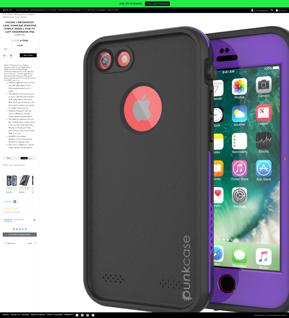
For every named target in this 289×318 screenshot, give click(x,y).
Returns (25, 315)
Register (265, 11)
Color (20, 46)
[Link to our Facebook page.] (76, 315)
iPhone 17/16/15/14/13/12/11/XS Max (69, 10)
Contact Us (15, 315)
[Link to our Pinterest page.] (92, 315)
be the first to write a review (19, 235)
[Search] (271, 10)
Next (30, 243)
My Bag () (282, 11)
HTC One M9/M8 (89, 10)
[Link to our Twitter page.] (82, 315)
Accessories (100, 10)
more (116, 10)
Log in (256, 11)
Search (6, 315)
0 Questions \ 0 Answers (12, 212)
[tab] (8, 220)
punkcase (283, 315)
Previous (11, 243)
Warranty (68, 315)
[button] (4, 179)
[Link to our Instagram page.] (87, 315)
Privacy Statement (55, 315)
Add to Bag (28, 55)
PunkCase (20, 35)
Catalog (110, 10)
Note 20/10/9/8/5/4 (22, 10)
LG (82, 10)
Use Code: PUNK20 (157, 3)
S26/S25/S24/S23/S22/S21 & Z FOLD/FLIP (43, 10)
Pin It (30, 159)
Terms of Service (38, 315)
